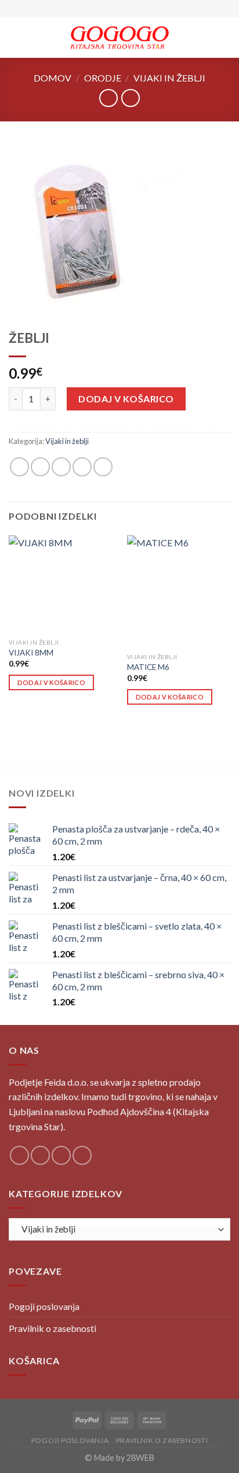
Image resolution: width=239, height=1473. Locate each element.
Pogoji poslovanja (44, 1306)
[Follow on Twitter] (61, 1155)
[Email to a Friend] (82, 466)
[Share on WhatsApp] (19, 466)
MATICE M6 (148, 667)
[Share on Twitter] (61, 466)
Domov (52, 77)
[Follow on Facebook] (19, 1155)
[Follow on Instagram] (40, 1155)
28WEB (140, 1458)
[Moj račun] (205, 37)
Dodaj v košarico (126, 398)
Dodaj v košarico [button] (51, 682)
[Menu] (16, 37)
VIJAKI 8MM (31, 652)
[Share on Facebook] (40, 466)
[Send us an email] (82, 1155)
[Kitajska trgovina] (120, 37)
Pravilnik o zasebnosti (52, 1328)
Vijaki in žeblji (169, 77)
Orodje (102, 77)
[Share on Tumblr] (103, 466)
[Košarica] (224, 37)
